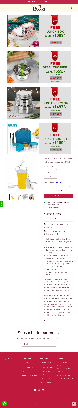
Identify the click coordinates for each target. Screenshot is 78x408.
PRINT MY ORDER (28, 367)
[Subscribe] (54, 344)
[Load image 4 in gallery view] (31, 197)
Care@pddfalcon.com (65, 378)
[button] (6, 8)
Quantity (46, 172)
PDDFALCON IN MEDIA (30, 376)
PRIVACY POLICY (45, 378)
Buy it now (58, 196)
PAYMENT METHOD (46, 367)
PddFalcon (41, 403)
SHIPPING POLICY (46, 363)
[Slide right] (37, 197)
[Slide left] (7, 197)
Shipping (54, 169)
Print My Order (49, 182)
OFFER (24, 371)
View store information (53, 207)
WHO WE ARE (26, 363)
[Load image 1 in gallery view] (12, 197)
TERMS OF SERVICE (47, 382)
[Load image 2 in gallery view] (18, 197)
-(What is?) (58, 182)
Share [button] (48, 320)
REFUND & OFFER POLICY (46, 373)
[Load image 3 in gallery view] (25, 197)
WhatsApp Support (64, 375)
